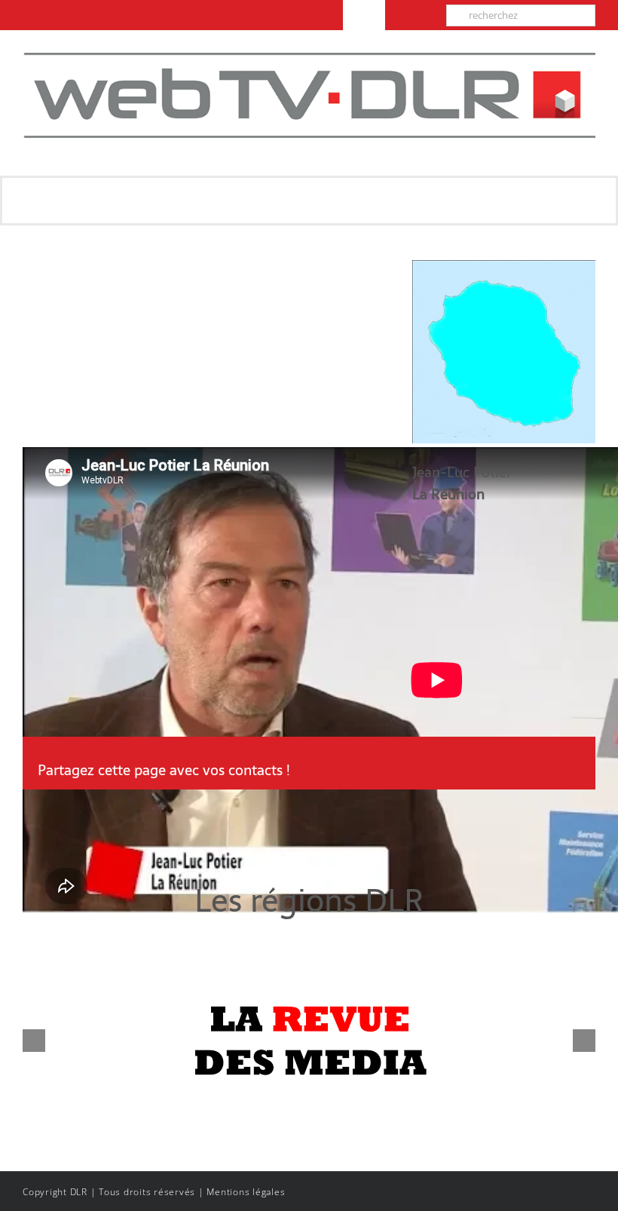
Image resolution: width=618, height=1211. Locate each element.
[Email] (566, 770)
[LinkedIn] (539, 770)
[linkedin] (428, 15)
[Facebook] (511, 770)
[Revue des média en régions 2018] (309, 961)
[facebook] (403, 15)
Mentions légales (246, 1191)
